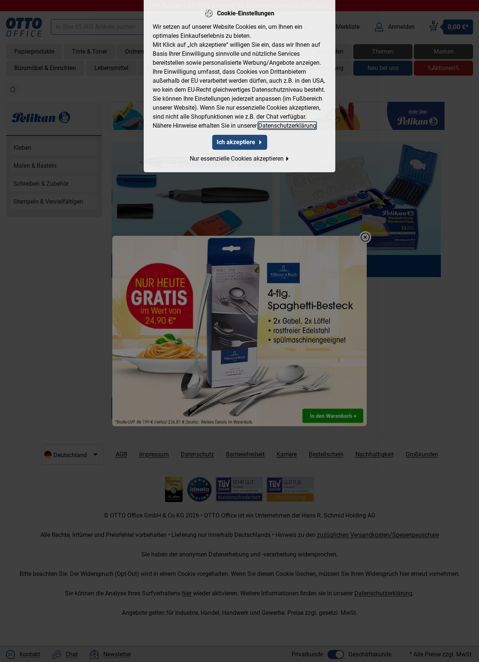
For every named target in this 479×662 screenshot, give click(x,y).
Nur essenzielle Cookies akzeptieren (237, 158)
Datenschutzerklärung (287, 125)
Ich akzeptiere (236, 142)
